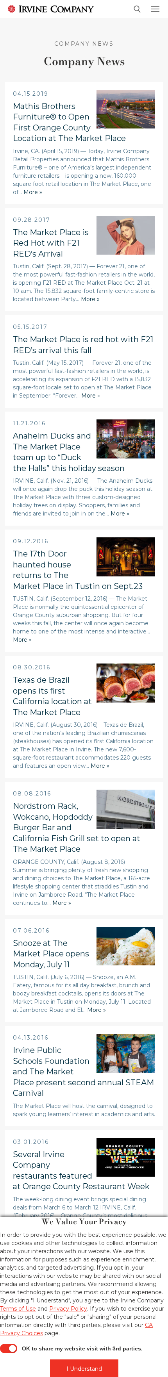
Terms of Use (18, 1308)
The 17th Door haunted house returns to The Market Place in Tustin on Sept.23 (78, 570)
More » (32, 192)
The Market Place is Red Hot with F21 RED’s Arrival (51, 243)
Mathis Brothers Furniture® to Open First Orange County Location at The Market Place (69, 122)
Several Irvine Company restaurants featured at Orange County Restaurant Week (81, 1170)
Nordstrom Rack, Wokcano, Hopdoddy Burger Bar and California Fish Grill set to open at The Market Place (76, 827)
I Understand (84, 1368)
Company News (84, 43)
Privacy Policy (68, 1308)
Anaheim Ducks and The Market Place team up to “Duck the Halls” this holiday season (69, 452)
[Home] (51, 8)
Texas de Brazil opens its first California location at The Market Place (52, 696)
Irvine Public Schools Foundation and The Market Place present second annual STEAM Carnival (83, 1071)
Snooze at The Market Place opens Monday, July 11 (51, 953)
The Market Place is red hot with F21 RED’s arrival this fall (83, 345)
